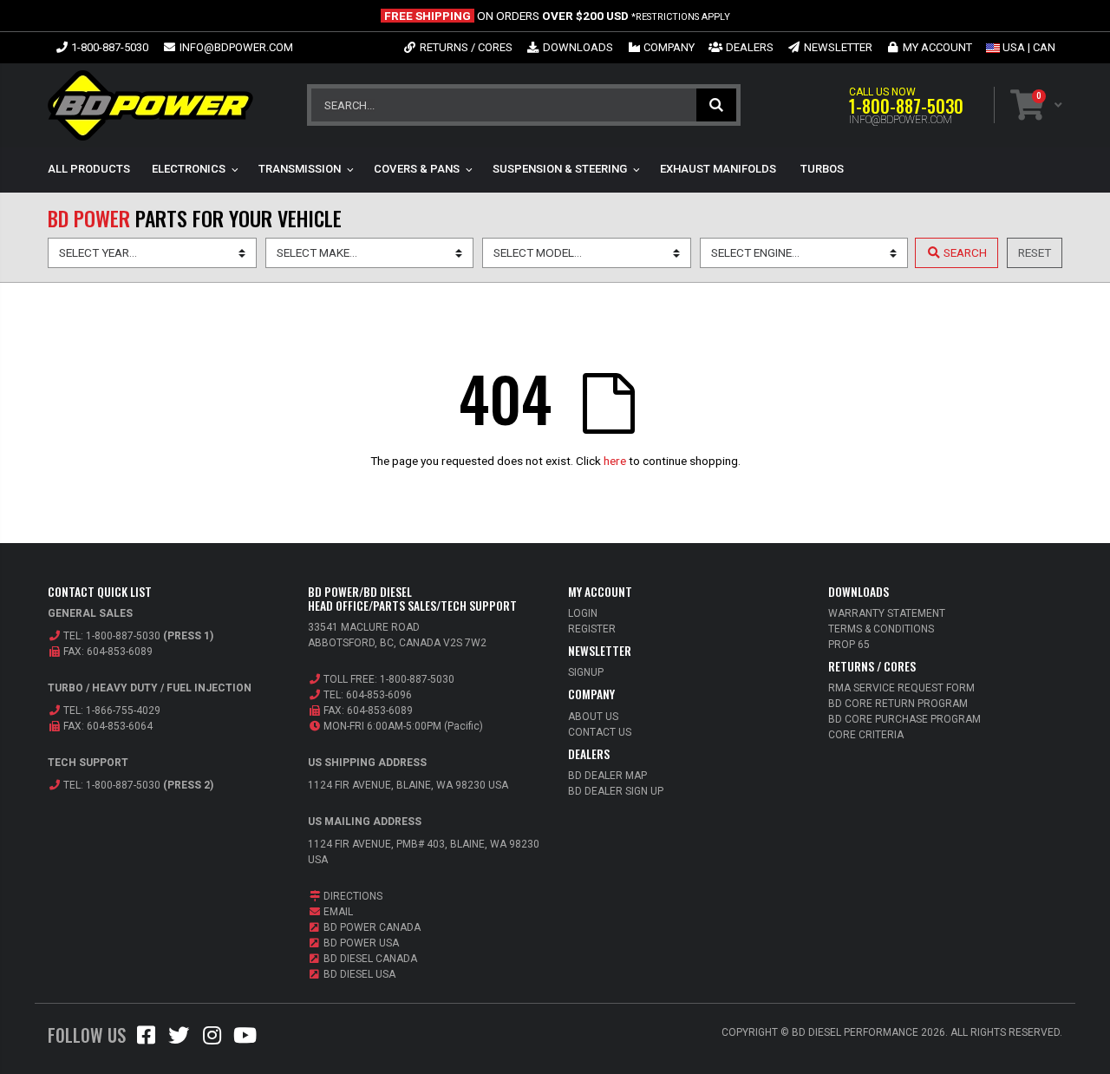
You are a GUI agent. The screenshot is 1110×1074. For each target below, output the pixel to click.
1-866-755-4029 (123, 710)
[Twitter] (179, 1039)
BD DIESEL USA (358, 974)
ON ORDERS (557, 16)
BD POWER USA (360, 943)
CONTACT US (599, 732)
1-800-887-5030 (906, 106)
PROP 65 (849, 645)
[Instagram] (212, 1039)
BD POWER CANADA (371, 927)
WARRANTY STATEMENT (886, 613)
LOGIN (582, 613)
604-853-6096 (379, 695)
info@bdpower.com (900, 120)
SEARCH (716, 104)
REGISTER (592, 629)
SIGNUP (586, 672)
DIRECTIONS (351, 896)
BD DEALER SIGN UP (615, 791)
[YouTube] (245, 1039)
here (615, 461)
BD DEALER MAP (607, 775)
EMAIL (337, 912)
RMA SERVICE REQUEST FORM (901, 688)
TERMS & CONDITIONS (881, 629)
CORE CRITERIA (866, 735)
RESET (1034, 252)
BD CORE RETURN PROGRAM (898, 703)
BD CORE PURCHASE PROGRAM (904, 719)
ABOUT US (593, 717)
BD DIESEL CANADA (369, 959)
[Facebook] (146, 1039)
